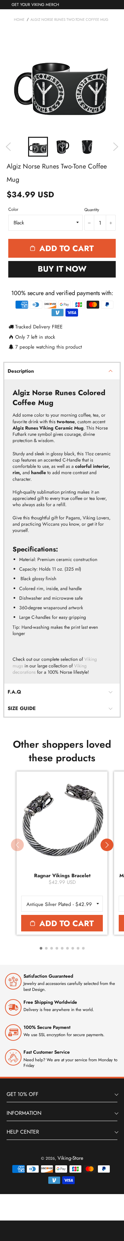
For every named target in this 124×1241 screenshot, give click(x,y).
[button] (107, 845)
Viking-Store (70, 1158)
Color (13, 209)
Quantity (91, 210)
